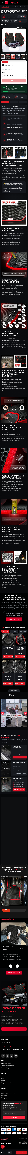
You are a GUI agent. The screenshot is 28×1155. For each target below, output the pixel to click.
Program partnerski (6, 1083)
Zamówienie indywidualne (14, 1029)
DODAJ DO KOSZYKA (8, 656)
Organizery (23, 631)
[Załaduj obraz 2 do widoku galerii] (13, 56)
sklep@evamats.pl (6, 1046)
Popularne (5, 631)
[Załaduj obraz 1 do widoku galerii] (8, 56)
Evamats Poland (23, 1138)
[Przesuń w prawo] (17, 966)
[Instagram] (7, 1056)
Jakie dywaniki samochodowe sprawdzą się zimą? (13, 948)
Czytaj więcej (5, 1025)
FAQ (2, 1078)
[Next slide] (25, 713)
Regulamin (4, 1095)
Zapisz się (14, 1117)
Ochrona (14, 631)
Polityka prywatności (6, 1091)
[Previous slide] (2, 713)
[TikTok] (11, 1056)
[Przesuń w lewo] (10, 966)
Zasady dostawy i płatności (8, 1093)
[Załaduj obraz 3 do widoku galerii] (23, 56)
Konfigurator (5, 6)
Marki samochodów (6, 1063)
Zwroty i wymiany (5, 1098)
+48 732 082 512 (5, 1042)
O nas (2, 1076)
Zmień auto (21, 16)
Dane (16, 6)
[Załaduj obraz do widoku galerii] (2, 56)
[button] (2, 2)
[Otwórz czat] (3, 1147)
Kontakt (3, 1080)
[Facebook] (3, 1056)
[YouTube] (16, 1056)
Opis (12, 6)
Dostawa (22, 6)
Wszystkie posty (14, 972)
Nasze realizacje (5, 1068)
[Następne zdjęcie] (24, 40)
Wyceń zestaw (14, 619)
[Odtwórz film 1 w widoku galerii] (18, 56)
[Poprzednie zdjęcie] (3, 40)
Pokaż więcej (13, 690)
